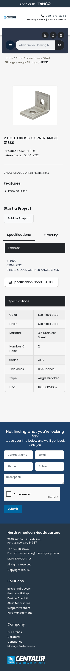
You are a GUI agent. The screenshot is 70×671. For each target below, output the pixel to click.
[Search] (59, 45)
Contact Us (14, 642)
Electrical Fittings (18, 593)
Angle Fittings (28, 62)
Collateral (13, 637)
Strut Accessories (28, 58)
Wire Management (19, 613)
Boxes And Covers (19, 588)
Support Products (18, 608)
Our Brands (14, 632)
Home (9, 58)
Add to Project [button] (19, 218)
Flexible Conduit (17, 598)
